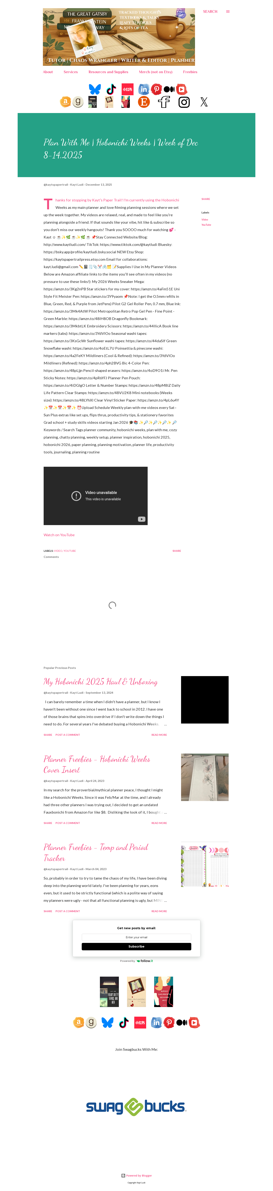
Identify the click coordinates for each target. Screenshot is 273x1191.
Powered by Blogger (139, 1175)
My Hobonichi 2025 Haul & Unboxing (101, 681)
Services (71, 72)
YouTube (206, 224)
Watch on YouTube (59, 535)
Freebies (190, 72)
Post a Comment (68, 734)
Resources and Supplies (108, 72)
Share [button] (206, 198)
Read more (159, 734)
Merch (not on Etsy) (155, 72)
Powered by (127, 960)
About (48, 72)
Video (205, 219)
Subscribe (136, 946)
